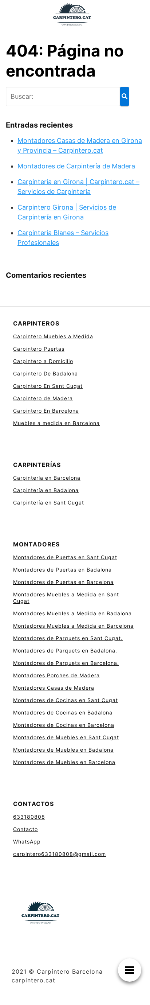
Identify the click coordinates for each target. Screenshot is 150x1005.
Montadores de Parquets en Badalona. (65, 650)
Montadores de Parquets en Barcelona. (66, 663)
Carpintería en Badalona (46, 490)
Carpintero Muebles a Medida (53, 336)
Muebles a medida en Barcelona (56, 423)
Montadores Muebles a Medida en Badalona (72, 613)
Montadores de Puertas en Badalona (62, 569)
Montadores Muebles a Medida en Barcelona (73, 626)
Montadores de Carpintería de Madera (76, 166)
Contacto (25, 829)
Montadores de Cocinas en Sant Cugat (65, 700)
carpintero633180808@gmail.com (59, 854)
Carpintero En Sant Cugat (48, 386)
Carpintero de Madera (43, 398)
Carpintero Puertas (38, 349)
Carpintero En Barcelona (46, 411)
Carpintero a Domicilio (43, 361)
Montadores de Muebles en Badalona (63, 750)
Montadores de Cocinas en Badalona (62, 712)
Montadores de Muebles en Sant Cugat (66, 737)
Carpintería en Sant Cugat (48, 502)
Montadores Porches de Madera (56, 675)
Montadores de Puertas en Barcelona (63, 582)
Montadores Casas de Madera (53, 688)
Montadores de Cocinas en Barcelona (63, 725)
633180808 (29, 817)
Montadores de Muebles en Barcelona (64, 762)
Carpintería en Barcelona (46, 478)
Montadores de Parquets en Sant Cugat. (68, 638)
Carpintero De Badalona (45, 373)
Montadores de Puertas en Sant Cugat (65, 557)
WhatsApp (27, 841)
